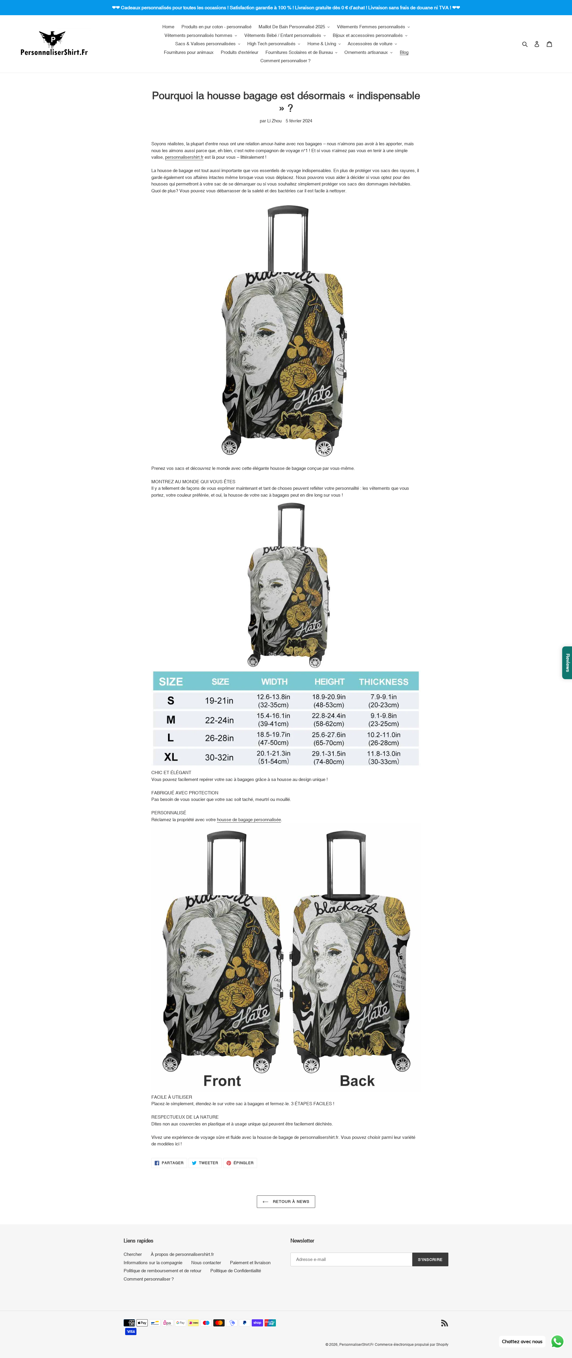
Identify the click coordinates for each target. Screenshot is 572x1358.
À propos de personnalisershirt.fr (182, 1254)
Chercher (133, 1254)
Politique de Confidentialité (235, 1270)
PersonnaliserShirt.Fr (356, 1345)
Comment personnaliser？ (149, 1278)
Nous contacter (206, 1262)
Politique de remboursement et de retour (162, 1270)
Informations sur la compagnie (153, 1262)
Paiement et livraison (250, 1262)
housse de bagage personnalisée (249, 819)
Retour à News (290, 1201)
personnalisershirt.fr (184, 157)
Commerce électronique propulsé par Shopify (411, 1345)
